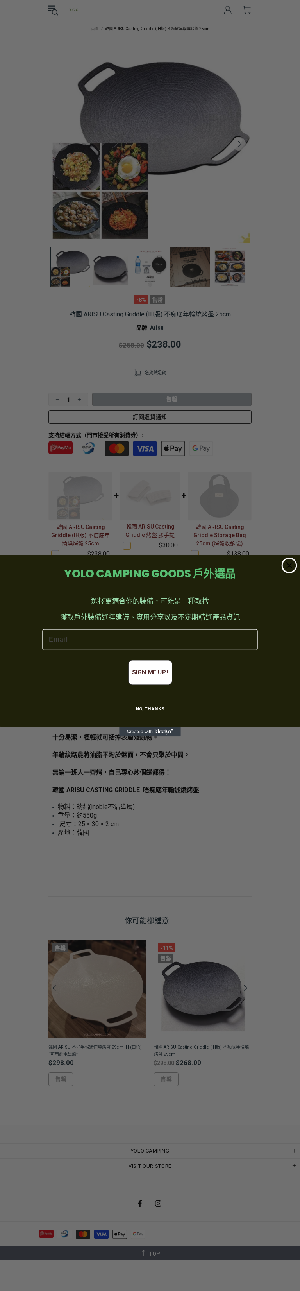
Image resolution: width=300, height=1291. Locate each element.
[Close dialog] (289, 565)
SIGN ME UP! (150, 672)
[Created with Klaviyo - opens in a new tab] (150, 732)
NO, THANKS (150, 709)
